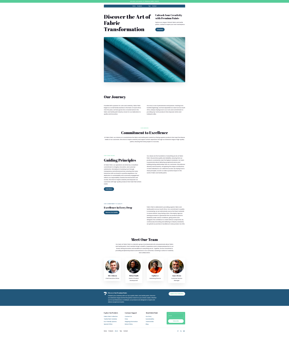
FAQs (126, 319)
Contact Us (128, 316)
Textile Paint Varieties (110, 319)
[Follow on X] (181, 331)
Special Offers (108, 324)
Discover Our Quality (112, 212)
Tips (149, 6)
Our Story (148, 316)
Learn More (109, 189)
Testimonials (150, 321)
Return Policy (129, 324)
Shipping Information (131, 321)
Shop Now (160, 29)
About (145, 6)
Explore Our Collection (176, 293)
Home (134, 6)
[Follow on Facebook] (178, 331)
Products (139, 6)
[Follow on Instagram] (184, 331)
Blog (147, 324)
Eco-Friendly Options (110, 321)
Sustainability (150, 319)
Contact (154, 6)
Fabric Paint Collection (111, 316)
